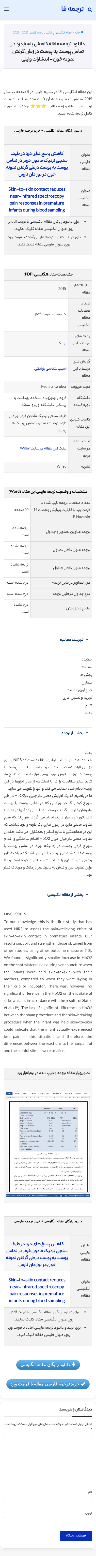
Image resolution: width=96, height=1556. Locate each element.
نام (90, 1492)
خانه (77, 32)
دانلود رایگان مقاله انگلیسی (45, 1364)
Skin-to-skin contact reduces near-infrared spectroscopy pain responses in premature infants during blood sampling (36, 200)
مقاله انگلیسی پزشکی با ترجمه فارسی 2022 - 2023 (42, 32)
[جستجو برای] (89, 11)
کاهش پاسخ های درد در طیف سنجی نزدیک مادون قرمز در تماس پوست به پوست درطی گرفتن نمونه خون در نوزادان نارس (37, 164)
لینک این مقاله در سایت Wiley (43, 449)
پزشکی (61, 343)
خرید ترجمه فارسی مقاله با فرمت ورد (45, 1384)
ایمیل (88, 1513)
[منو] (6, 11)
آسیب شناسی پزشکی (50, 369)
